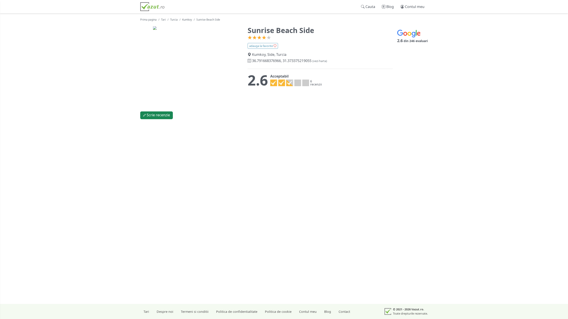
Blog (327, 311)
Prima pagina (148, 19)
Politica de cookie (278, 311)
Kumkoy (187, 19)
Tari (163, 19)
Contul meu (308, 311)
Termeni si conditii (195, 311)
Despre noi (165, 311)
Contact (344, 311)
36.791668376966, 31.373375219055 (289, 60)
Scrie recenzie (158, 115)
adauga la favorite (261, 46)
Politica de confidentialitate (236, 311)
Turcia (174, 19)
